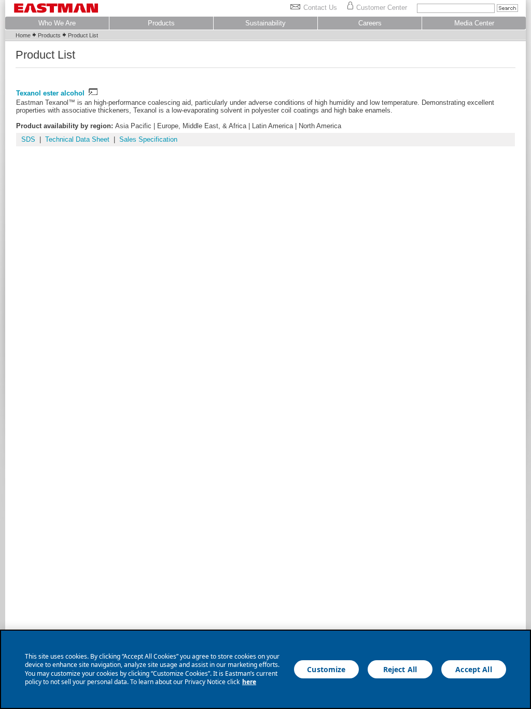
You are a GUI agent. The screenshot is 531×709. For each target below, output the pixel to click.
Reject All (400, 669)
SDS (28, 139)
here (249, 681)
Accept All (473, 669)
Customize (326, 669)
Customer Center (381, 7)
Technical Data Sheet (77, 139)
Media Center (474, 23)
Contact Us (320, 7)
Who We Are (57, 23)
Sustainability (265, 23)
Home (23, 35)
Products (161, 23)
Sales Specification (148, 139)
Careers (370, 23)
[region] (265, 669)
